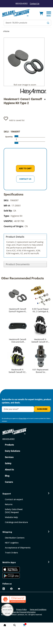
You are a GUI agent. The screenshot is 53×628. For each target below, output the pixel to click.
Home (6, 31)
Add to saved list (17, 120)
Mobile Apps (9, 562)
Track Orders (11, 552)
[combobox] (27, 23)
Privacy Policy (22, 418)
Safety (8, 463)
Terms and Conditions (38, 610)
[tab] (25, 246)
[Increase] (16, 143)
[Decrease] (16, 136)
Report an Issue (7, 610)
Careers (9, 482)
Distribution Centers (14, 537)
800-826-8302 (8, 439)
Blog (7, 475)
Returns (8, 504)
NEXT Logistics (11, 542)
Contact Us (34, 3)
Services (9, 457)
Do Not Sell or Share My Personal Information (18, 612)
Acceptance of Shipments (17, 547)
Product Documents (18, 264)
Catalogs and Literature (16, 522)
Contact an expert (14, 499)
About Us (9, 469)
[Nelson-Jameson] (16, 13)
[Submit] (48, 23)
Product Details (15, 236)
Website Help (11, 517)
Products (9, 444)
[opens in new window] (14, 569)
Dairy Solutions (12, 451)
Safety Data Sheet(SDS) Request (14, 511)
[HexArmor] (33, 91)
